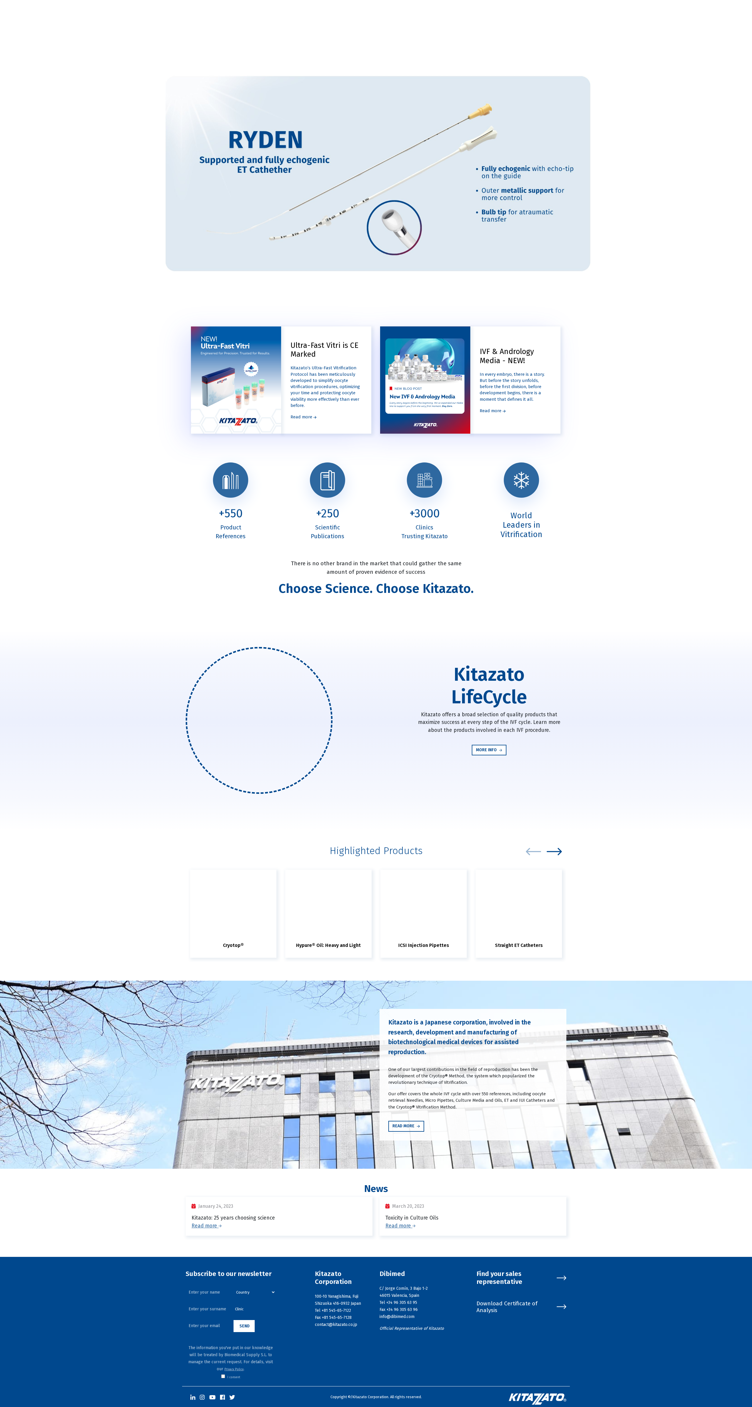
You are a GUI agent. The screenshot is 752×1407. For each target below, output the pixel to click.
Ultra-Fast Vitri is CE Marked (324, 350)
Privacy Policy (234, 1369)
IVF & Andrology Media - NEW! (507, 356)
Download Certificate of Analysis (507, 1307)
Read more (302, 417)
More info (487, 749)
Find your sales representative (499, 1278)
